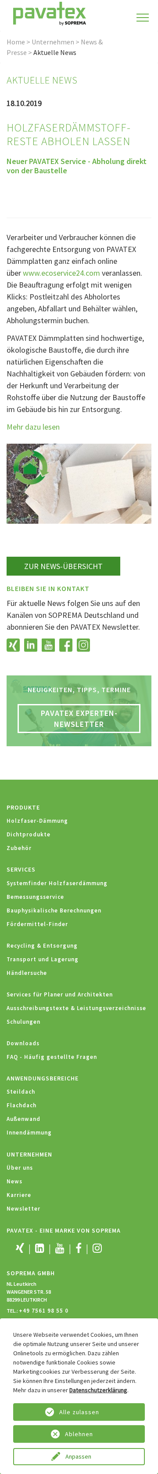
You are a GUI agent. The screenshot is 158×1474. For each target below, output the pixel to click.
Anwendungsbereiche (43, 1078)
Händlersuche (27, 973)
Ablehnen (79, 1434)
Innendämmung (29, 1132)
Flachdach (21, 1105)
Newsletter (23, 1208)
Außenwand (23, 1119)
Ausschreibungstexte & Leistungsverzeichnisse (76, 1008)
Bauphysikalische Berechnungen (54, 910)
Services (21, 869)
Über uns (20, 1167)
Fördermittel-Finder (37, 924)
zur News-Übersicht (63, 566)
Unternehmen (53, 41)
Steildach (21, 1091)
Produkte (23, 807)
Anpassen (79, 1456)
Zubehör (19, 848)
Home (16, 41)
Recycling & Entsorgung (42, 945)
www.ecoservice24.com (61, 273)
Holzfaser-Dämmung (37, 821)
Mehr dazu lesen (33, 427)
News (14, 1181)
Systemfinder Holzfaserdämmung (57, 883)
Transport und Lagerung (43, 959)
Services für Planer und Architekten (60, 994)
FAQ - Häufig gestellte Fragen (52, 1057)
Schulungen (23, 1021)
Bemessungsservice (35, 897)
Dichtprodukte (28, 834)
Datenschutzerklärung (98, 1390)
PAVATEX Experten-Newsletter (79, 718)
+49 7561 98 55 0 (43, 1310)
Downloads (23, 1043)
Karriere (19, 1195)
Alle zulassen (79, 1412)
